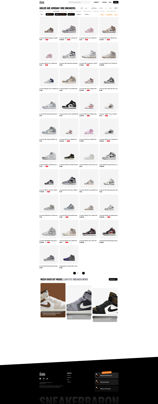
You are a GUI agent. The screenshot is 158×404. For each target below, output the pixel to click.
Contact (69, 381)
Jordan (102, 14)
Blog (68, 379)
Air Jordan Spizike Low (87, 11)
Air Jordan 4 (70, 11)
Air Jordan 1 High (64, 11)
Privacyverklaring (43, 383)
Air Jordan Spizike (77, 11)
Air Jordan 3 (102, 11)
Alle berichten (112, 279)
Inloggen (115, 2)
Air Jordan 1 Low (48, 11)
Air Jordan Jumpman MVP (111, 11)
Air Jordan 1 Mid (56, 11)
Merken (69, 375)
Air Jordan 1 (42, 11)
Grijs (116, 14)
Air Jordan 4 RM (96, 11)
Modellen (69, 377)
